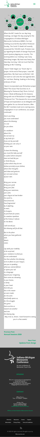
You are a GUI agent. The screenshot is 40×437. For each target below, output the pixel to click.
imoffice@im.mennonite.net (20, 406)
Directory (9, 419)
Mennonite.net (20, 434)
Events (23, 419)
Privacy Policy (17, 422)
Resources (16, 419)
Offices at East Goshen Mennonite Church (20, 410)
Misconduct (8, 422)
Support (29, 419)
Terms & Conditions (28, 422)
